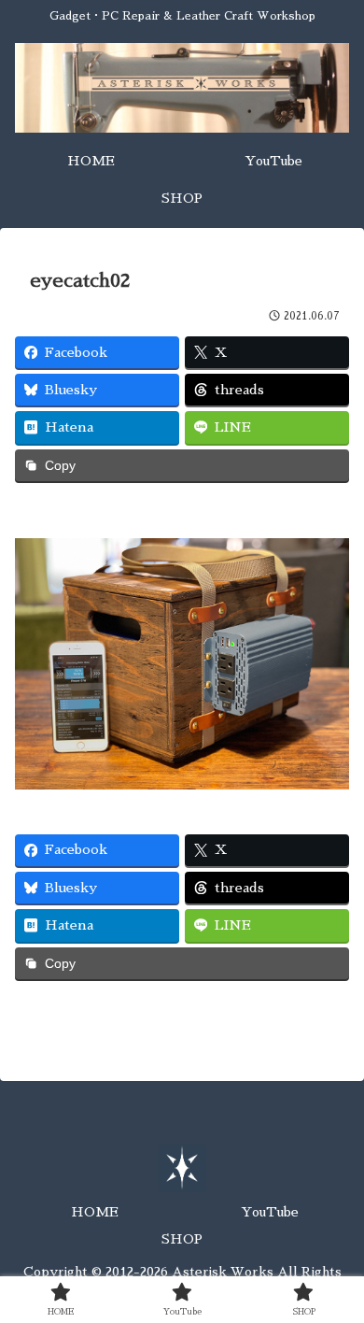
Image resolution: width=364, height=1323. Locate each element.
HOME (95, 1211)
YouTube (270, 1211)
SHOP (182, 1238)
